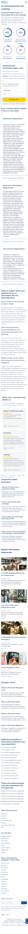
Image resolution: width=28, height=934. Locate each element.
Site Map (23, 922)
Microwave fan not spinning (7, 477)
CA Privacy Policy (17, 919)
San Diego (4, 884)
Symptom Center (21, 475)
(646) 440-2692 (13, 84)
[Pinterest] (7, 914)
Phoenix (3, 881)
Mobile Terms (12, 922)
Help (2, 827)
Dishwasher (4, 841)
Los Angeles (4, 879)
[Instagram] (3, 914)
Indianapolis (4, 874)
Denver (3, 877)
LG (4, 94)
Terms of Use (5, 922)
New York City (5, 863)
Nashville (3, 893)
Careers (3, 818)
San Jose (3, 870)
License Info (18, 922)
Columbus (4, 888)
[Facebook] (9, 914)
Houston (3, 865)
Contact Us (4, 813)
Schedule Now (14, 99)
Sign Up (24, 902)
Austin (3, 886)
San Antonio (4, 867)
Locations (4, 823)
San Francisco (5, 890)
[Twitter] (5, 914)
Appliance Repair (6, 836)
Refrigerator (4, 850)
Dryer (2, 845)
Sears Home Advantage (8, 825)
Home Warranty (5, 843)
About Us (4, 816)
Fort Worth (4, 872)
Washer (3, 852)
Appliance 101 (10, 676)
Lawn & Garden (5, 847)
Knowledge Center (6, 820)
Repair (2, 475)
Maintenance (5, 838)
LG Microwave (12, 475)
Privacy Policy (9, 919)
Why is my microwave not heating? (13, 178)
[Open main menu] (26, 2)
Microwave (7, 90)
